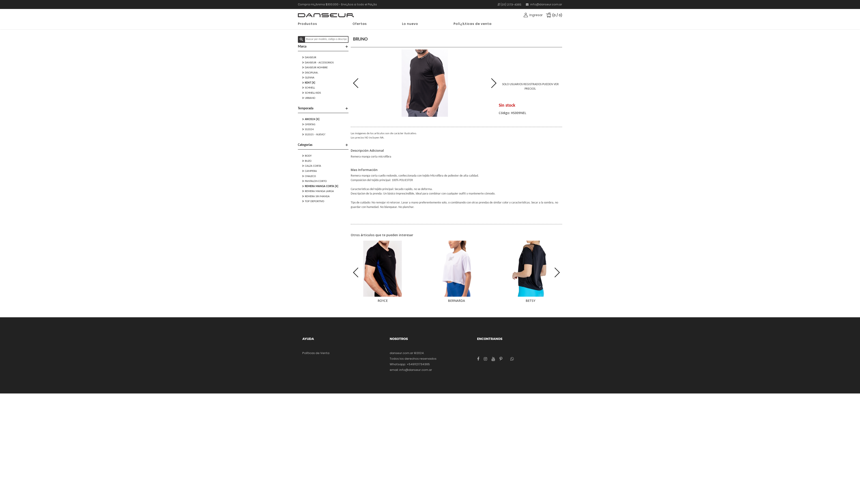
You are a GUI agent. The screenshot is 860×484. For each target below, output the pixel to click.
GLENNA (308, 77)
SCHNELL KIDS (311, 93)
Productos (307, 24)
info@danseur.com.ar (546, 4)
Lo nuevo (410, 24)
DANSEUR (309, 57)
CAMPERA (309, 171)
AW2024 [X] (310, 119)
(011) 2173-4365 (511, 4)
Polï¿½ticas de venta (473, 24)
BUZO (307, 161)
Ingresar (536, 15)
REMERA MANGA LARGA (318, 191)
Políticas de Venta (315, 353)
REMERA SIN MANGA (316, 196)
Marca (323, 46)
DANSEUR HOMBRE (315, 67)
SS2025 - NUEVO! (313, 134)
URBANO (308, 98)
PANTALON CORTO (314, 181)
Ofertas (360, 24)
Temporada (323, 108)
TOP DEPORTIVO (313, 201)
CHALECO (309, 176)
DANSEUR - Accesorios (318, 62)
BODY (307, 156)
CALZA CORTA (311, 166)
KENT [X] (308, 82)
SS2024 (308, 129)
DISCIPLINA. (310, 72)
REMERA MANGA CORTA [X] (320, 186)
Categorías (323, 145)
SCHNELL (308, 87)
